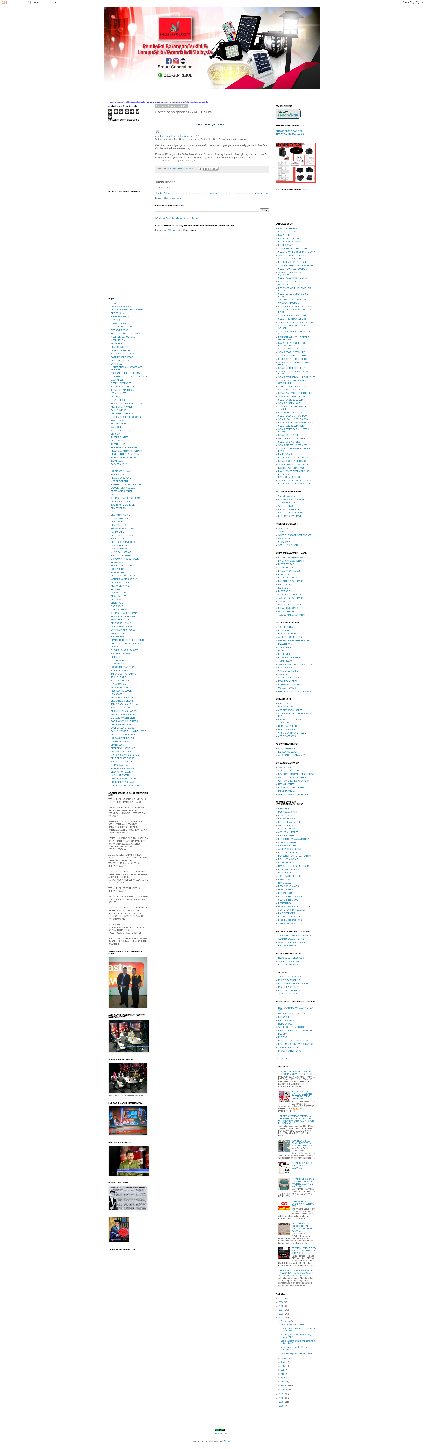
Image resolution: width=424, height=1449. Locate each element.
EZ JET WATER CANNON (289, 869)
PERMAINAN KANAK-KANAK (124, 447)
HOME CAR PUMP (119, 549)
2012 (281, 1318)
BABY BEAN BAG (119, 464)
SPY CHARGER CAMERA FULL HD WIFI (296, 774)
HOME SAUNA (117, 474)
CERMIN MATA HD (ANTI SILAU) (125, 498)
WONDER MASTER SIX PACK (124, 579)
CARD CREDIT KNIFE (121, 741)
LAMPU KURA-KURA (120, 350)
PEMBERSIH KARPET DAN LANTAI (294, 856)
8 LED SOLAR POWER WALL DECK (294, 306)
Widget (287, 1059)
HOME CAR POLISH (120, 545)
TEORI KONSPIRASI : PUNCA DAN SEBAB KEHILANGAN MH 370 (302, 1143)
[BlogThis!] (207, 169)
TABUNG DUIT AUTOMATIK (123, 674)
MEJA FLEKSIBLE (119, 400)
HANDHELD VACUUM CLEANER (126, 484)
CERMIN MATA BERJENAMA (124, 613)
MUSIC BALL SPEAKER (122, 552)
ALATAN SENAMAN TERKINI (291, 939)
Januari (284, 1389)
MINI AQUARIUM (118, 684)
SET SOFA (115, 434)
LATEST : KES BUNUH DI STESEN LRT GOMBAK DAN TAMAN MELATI (296, 1072)
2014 (281, 1310)
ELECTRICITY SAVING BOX (123, 542)
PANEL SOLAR (285, 454)
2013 (281, 1314)
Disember (285, 1321)
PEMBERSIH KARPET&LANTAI (125, 454)
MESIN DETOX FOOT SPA (123, 337)
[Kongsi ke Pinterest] (217, 169)
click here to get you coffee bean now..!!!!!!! (177, 136)
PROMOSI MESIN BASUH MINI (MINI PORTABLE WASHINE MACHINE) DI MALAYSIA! (303, 1182)
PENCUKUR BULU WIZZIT (123, 576)
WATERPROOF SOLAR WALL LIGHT (295, 438)
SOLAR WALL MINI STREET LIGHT (294, 278)
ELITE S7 (115, 647)
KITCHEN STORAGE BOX (290, 920)
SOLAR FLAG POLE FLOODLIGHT (294, 269)
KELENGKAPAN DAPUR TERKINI (126, 451)
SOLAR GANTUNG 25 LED (290, 400)
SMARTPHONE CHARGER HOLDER (295, 664)
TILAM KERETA (118, 444)
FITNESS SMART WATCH (122, 768)
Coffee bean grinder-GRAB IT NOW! (297, 1353)
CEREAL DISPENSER (121, 383)
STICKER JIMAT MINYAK (289, 961)
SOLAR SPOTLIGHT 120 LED (291, 352)
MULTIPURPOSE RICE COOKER (126, 417)
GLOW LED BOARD (287, 611)
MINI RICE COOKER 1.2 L (122, 386)
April (283, 1378)
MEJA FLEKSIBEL (286, 835)
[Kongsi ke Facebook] (213, 169)
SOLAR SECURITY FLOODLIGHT (293, 248)
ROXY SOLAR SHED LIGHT (291, 285)
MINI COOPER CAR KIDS (289, 605)
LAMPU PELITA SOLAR (121, 626)
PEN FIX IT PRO (118, 508)
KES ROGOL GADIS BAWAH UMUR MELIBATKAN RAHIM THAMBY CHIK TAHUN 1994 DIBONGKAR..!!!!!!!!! (295, 1273)
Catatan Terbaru (163, 193)
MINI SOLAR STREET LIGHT (291, 412)
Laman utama (213, 193)
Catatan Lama (261, 193)
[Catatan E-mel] (199, 169)
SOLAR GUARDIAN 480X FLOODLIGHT (296, 265)
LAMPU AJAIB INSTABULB (123, 630)
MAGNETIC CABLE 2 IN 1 (122, 762)
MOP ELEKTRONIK (120, 481)
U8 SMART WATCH (120, 775)
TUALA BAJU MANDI (120, 670)
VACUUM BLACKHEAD (121, 752)
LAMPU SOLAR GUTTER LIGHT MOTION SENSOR (292, 344)
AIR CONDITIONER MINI (122, 413)
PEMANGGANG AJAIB (121, 478)
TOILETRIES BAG (286, 627)
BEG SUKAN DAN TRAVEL (123, 735)
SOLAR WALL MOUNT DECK (291, 259)
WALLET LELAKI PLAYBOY (123, 728)
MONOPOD (116, 320)
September (286, 1358)
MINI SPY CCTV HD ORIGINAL (125, 755)
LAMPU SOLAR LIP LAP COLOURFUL (295, 458)
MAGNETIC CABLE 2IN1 (289, 681)
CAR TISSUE (117, 606)
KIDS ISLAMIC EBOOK (121, 691)
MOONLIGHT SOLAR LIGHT (291, 281)
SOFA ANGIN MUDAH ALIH (123, 738)
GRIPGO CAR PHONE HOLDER (125, 559)
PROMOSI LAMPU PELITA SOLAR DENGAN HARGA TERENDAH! (304, 1250)
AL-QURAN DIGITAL (120, 582)
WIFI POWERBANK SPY (122, 724)
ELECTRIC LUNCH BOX (122, 535)
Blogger (227, 1441)
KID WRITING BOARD (121, 687)
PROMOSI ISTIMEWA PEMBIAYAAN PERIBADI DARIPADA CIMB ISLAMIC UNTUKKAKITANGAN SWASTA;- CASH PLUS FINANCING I (296, 1119)
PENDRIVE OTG (118, 525)
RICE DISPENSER (119, 660)
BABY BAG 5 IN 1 (119, 664)
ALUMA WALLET (118, 596)
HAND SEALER (118, 532)
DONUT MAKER (118, 593)
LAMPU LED (116, 364)
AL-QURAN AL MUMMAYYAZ (124, 711)
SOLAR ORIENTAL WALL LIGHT (293, 315)
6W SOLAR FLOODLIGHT (290, 303)
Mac (283, 1381)
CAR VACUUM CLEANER (122, 327)
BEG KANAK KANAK (120, 515)
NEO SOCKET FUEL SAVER (124, 354)
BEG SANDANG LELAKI (122, 701)
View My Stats (221, 1433)
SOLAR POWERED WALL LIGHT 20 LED (296, 377)
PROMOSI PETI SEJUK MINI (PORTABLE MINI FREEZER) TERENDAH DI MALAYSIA (302, 1095)
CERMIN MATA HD (286, 496)
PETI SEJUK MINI (119, 313)
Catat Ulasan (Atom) (173, 198)
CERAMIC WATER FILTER (123, 718)
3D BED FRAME (118, 468)
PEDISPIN (115, 589)
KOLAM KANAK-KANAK (122, 471)
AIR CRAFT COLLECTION (290, 637)
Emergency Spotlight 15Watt (291, 468)
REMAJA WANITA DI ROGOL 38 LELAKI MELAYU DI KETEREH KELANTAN (302, 1227)
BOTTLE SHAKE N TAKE (122, 357)
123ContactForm (174, 230)
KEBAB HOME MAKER (121, 566)
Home (113, 303)
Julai (283, 1366)
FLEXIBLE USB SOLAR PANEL (292, 262)
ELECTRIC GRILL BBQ (288, 852)
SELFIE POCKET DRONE (122, 758)
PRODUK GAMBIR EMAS (122, 782)
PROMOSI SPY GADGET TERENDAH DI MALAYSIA (303, 1165)
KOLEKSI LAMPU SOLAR (122, 714)
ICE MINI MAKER (119, 393)
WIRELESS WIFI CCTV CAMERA (126, 779)
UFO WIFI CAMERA (287, 784)
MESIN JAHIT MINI (119, 340)
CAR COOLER (117, 427)
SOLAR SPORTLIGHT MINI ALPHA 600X (296, 252)
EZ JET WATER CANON (122, 491)
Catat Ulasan (165, 187)
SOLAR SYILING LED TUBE (291, 426)
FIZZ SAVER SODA (119, 330)
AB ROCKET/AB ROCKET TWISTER (127, 333)
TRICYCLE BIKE (118, 677)
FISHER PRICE (118, 512)
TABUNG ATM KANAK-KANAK (124, 704)
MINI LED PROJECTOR (121, 430)
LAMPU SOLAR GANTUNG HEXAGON (295, 422)
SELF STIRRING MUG (121, 623)
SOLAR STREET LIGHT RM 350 (292, 445)
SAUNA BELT (117, 380)
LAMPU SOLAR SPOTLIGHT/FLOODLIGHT (290, 476)
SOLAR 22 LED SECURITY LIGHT (293, 390)
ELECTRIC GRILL (119, 441)
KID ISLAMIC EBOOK (287, 752)
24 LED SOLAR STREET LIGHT (292, 359)
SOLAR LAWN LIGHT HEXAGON (293, 419)
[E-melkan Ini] (204, 169)
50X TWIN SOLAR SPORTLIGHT (293, 255)
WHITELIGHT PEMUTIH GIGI (291, 1027)
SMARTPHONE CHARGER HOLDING (128, 640)
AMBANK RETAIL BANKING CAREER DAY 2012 (303, 1204)
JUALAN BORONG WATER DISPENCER (129, 376)
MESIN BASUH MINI (120, 316)
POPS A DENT (117, 569)
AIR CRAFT (116, 397)
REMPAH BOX (117, 636)
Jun (283, 1370)
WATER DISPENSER (287, 825)
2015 (281, 1306)
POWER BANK (117, 420)
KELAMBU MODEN (120, 424)
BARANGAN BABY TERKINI (123, 457)
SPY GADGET (117, 343)
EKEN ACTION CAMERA (122, 772)
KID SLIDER (283, 588)
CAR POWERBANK (120, 609)
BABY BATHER (118, 572)
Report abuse (189, 230)
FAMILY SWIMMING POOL (123, 555)
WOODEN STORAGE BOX (123, 488)
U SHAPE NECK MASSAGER (291, 1014)
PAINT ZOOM (117, 522)
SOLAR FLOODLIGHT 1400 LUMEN (294, 480)
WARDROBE (117, 495)
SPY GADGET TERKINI (121, 620)
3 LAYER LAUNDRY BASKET (124, 650)
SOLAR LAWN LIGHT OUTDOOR (293, 416)
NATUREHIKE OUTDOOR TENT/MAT (127, 785)
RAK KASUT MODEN (120, 707)
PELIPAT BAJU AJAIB (120, 501)
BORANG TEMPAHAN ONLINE (125, 306)
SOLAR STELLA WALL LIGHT (291, 396)
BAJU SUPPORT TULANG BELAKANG (128, 731)
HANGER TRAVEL (119, 323)
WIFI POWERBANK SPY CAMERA (293, 781)
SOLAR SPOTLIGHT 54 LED (291, 349)
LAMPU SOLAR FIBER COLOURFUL (295, 471)
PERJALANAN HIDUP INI (292, 1324)
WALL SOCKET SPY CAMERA (292, 777)
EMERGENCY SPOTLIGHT (123, 748)
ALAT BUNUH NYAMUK (121, 407)
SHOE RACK (117, 603)
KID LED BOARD (286, 245)
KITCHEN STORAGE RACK (123, 697)
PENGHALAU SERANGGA (123, 616)
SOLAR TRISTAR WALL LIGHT (292, 319)
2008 (281, 1406)
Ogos (283, 1362)
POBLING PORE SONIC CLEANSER (294, 1041)
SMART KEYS (117, 745)
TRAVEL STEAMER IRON (122, 390)
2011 (281, 1394)
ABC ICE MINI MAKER (288, 832)
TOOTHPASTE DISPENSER (123, 505)
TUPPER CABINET (119, 437)
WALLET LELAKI (118, 633)
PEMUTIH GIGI (117, 562)
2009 (281, 1402)
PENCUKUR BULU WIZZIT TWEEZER (295, 1030)
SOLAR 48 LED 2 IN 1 (288, 435)
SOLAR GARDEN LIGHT (289, 403)
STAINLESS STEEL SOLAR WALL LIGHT (296, 322)
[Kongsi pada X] (210, 169)
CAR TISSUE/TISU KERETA (290, 710)
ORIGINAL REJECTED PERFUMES (127, 373)
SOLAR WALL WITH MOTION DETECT (295, 393)
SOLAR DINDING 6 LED (289, 442)
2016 (281, 1302)
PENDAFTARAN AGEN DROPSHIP (127, 310)
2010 (281, 1398)
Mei (283, 1374)
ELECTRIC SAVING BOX (289, 965)
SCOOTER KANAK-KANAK (123, 667)
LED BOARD (117, 694)
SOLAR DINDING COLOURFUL (292, 355)
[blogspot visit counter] (220, 1430)
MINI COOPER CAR (120, 680)
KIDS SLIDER (117, 657)
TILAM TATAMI (117, 461)
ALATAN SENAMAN (120, 586)
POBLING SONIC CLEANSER (124, 721)
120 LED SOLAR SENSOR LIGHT (293, 386)
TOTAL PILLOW (118, 539)
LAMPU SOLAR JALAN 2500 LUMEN (295, 484)
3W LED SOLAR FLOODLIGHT (292, 300)
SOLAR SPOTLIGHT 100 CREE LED (294, 464)
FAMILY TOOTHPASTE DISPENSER (127, 643)
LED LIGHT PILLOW (120, 360)
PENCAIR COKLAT (119, 599)
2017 (281, 1298)
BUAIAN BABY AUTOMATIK (123, 528)
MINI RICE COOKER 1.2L (289, 980)
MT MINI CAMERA (119, 765)
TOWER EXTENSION (120, 653)
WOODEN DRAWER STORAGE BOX (295, 535)
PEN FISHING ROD (120, 347)
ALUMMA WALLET (286, 503)
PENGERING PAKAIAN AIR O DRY (126, 403)
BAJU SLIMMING (118, 410)
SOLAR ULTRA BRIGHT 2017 (291, 368)
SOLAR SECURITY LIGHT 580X (292, 461)
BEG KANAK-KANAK (287, 578)
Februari (285, 1385)
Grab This (281, 1059)
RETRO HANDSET (119, 518)
